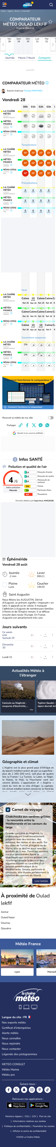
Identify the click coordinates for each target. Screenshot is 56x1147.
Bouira (17, 11)
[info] (46, 83)
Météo (3, 11)
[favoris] (50, 21)
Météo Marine (10, 1069)
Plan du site (45, 1116)
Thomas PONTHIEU (33, 90)
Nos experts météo (14, 1022)
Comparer (45, 58)
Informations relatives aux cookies (29, 1121)
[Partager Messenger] (41, 425)
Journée (9, 58)
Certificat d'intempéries (16, 1028)
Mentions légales (13, 1116)
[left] (3, 44)
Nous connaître (11, 1038)
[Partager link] (21, 425)
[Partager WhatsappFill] (47, 425)
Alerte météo (10, 1033)
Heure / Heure (26, 58)
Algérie (10, 11)
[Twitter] (16, 1090)
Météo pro (8, 1075)
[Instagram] (32, 1090)
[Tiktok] (47, 1090)
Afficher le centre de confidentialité (29, 1131)
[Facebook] (8, 1090)
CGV (34, 1116)
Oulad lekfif (26, 11)
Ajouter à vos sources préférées (30, 433)
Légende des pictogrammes (19, 1054)
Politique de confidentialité (17, 1126)
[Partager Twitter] (34, 425)
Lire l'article (41, 881)
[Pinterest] (40, 1090)
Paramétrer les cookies (44, 1126)
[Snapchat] (24, 1090)
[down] (28, 795)
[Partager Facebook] (27, 425)
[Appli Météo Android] (39, 1105)
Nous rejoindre (11, 1043)
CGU (27, 1116)
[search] (51, 4)
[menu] (4, 4)
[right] (52, 44)
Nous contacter (11, 1049)
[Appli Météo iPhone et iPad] (17, 1105)
